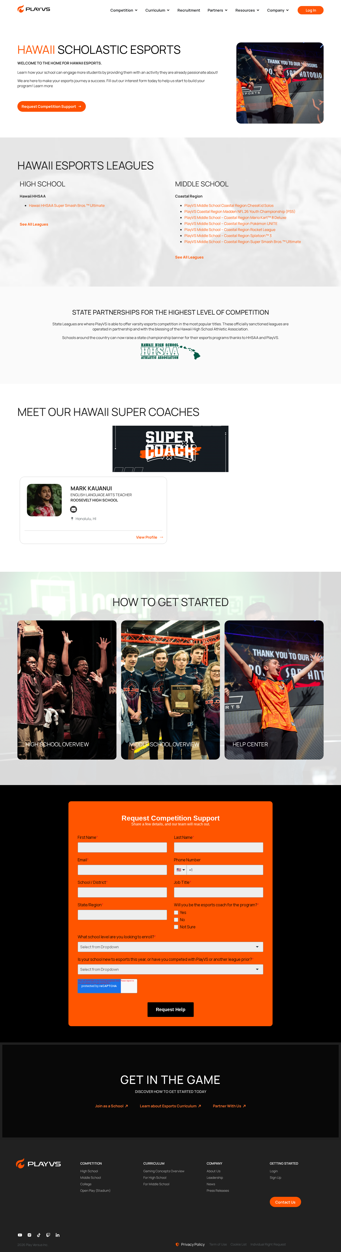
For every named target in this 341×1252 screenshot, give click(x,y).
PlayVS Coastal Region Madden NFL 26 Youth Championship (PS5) (240, 211)
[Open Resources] (258, 10)
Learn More (40, 746)
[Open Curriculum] (168, 10)
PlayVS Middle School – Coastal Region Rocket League (230, 229)
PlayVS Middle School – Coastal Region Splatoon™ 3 (228, 235)
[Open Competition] (136, 10)
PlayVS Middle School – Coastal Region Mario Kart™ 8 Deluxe (235, 217)
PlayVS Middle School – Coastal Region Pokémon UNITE (230, 223)
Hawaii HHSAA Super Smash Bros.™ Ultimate (67, 205)
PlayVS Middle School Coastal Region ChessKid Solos (228, 205)
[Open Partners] (226, 10)
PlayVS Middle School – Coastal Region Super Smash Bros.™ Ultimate (242, 241)
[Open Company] (287, 10)
